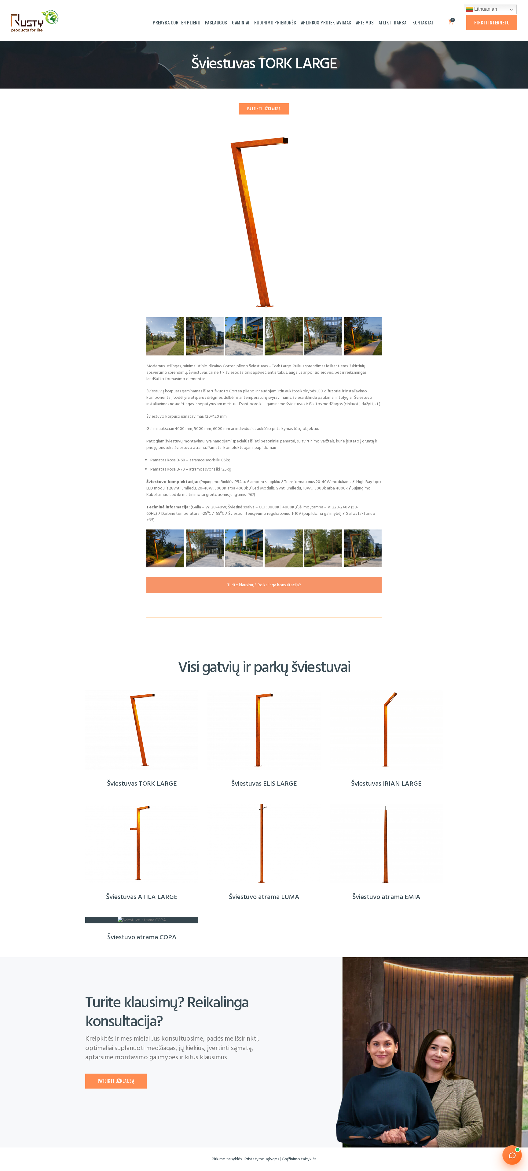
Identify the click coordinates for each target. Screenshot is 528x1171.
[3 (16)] (283, 336)
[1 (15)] (323, 336)
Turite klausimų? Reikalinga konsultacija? (264, 585)
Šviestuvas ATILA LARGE (142, 897)
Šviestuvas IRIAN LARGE (386, 784)
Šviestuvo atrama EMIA (386, 897)
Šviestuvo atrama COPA (142, 938)
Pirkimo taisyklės (227, 1159)
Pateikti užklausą (264, 108)
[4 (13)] (165, 336)
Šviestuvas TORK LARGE (142, 784)
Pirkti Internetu (492, 22)
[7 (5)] (244, 336)
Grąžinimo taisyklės (299, 1159)
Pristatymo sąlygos (261, 1159)
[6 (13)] (363, 336)
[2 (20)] (205, 336)
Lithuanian (485, 9)
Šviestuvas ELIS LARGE (264, 784)
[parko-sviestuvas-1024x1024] (264, 134)
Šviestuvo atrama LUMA (264, 897)
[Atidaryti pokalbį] (512, 1155)
